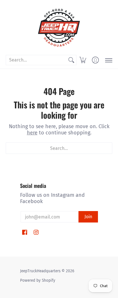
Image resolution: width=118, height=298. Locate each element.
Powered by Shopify (37, 280)
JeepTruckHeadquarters (40, 271)
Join (88, 216)
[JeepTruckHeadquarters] (59, 27)
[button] (82, 60)
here (32, 133)
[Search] (71, 60)
